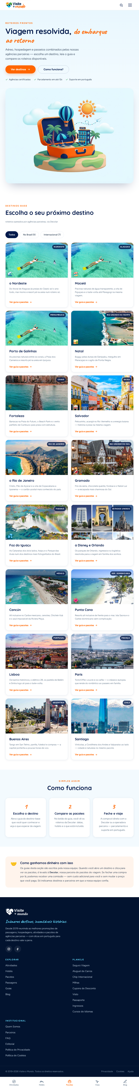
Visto (75, 994)
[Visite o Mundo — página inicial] (15, 5)
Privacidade (107, 1071)
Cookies (120, 1071)
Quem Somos (12, 1026)
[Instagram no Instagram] (8, 949)
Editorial (9, 1043)
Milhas (76, 982)
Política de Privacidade (17, 1049)
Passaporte (79, 1000)
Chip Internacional (82, 976)
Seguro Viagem (81, 965)
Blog (7, 994)
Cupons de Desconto (84, 988)
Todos (12, 234)
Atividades (11, 965)
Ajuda (131, 1071)
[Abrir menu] (130, 5)
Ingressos (78, 1005)
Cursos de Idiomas (83, 1011)
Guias (8, 988)
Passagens (11, 982)
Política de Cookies (15, 1055)
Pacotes (9, 976)
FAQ (7, 1038)
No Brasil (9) (29, 234)
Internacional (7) (52, 234)
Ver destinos (18, 69)
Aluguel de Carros (82, 971)
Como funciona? (53, 69)
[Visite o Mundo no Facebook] (17, 949)
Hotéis (9, 971)
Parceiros (10, 1032)
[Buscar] (121, 5)
